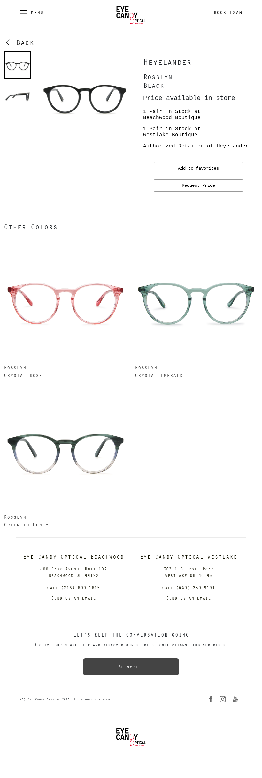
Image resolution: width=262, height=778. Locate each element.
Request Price (198, 185)
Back (23, 42)
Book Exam (227, 12)
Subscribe (131, 666)
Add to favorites (198, 168)
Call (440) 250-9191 (188, 588)
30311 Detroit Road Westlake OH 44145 (189, 572)
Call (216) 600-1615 (73, 588)
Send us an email (73, 598)
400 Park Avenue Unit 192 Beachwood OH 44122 (73, 572)
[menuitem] (17, 65)
